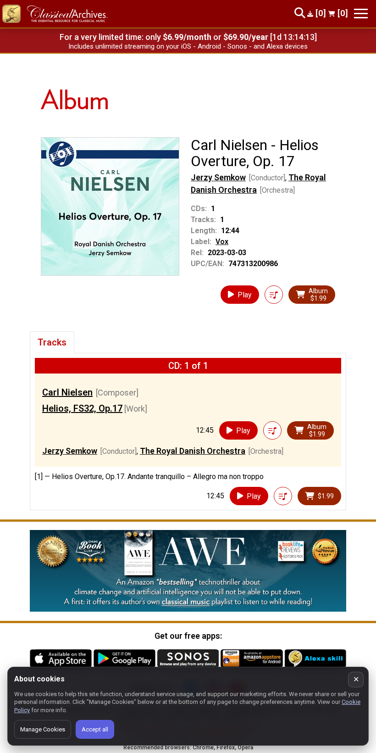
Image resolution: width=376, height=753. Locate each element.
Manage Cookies (42, 729)
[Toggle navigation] (361, 13)
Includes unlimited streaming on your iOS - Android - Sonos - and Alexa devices (188, 46)
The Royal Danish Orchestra (192, 451)
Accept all (95, 729)
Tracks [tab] (52, 342)
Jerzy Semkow (218, 177)
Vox (222, 241)
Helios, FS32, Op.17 (82, 408)
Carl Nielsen (67, 392)
